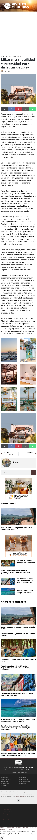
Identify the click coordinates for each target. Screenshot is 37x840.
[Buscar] (33, 472)
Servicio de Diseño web (25, 770)
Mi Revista (22, 783)
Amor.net (6, 820)
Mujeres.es (6, 824)
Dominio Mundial (6, 779)
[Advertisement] (18, 32)
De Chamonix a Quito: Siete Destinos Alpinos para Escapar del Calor (25, 580)
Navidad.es (4, 781)
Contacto (13, 772)
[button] (18, 800)
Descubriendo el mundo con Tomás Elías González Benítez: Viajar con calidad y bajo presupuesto (16, 727)
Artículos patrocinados (10, 770)
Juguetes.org (5, 783)
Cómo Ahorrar (23, 779)
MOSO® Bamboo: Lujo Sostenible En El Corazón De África (16, 529)
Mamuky (5, 822)
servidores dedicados (21, 796)
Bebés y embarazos (9, 814)
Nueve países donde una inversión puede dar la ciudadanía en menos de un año (25, 591)
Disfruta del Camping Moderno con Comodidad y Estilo (26, 562)
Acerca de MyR (22, 772)
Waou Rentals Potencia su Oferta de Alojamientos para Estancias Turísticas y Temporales (15, 572)
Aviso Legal (25, 827)
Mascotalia (22, 777)
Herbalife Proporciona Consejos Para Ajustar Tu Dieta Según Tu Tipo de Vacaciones (18, 754)
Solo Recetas (7, 809)
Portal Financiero (24, 781)
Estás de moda (7, 812)
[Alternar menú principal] (33, 6)
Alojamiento (6, 56)
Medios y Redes (28, 768)
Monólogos (4, 785)
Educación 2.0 (5, 777)
